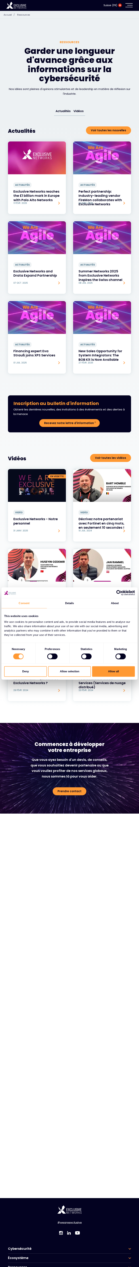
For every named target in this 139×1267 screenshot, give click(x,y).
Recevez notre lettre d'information (69, 423)
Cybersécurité (19, 1248)
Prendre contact (69, 791)
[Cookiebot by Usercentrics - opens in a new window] (119, 592)
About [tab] (115, 603)
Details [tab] (69, 603)
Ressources (23, 14)
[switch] (52, 656)
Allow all (113, 671)
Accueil (9, 14)
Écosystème (18, 1258)
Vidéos (78, 111)
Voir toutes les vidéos (110, 458)
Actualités (63, 111)
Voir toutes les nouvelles (108, 130)
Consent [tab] (24, 603)
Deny (25, 671)
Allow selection (69, 671)
